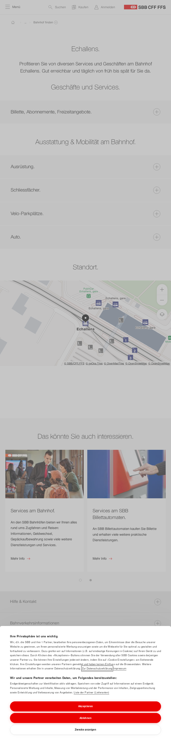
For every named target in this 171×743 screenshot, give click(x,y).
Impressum (119, 668)
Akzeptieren (85, 706)
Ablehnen (85, 718)
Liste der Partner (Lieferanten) (91, 692)
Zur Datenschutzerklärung (97, 668)
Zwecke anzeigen (85, 729)
